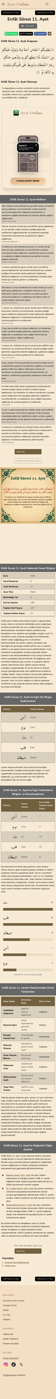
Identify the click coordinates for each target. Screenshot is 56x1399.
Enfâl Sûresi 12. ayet (45, 13)
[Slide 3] (24, 173)
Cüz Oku (6, 1314)
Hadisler (6, 1319)
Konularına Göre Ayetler (13, 1300)
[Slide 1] (22, 173)
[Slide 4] (26, 173)
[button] (6, 1364)
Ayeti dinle (29, 26)
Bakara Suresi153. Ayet (18, 1175)
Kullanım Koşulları (11, 1343)
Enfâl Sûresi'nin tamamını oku (28, 461)
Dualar (6, 1310)
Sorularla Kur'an (10, 1305)
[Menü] (3, 4)
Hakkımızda (8, 1334)
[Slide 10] (34, 173)
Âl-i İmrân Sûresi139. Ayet (19, 1188)
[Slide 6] (28, 173)
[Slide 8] (31, 173)
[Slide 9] (32, 173)
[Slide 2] (23, 173)
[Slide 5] (27, 173)
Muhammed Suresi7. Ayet (19, 1205)
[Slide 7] (30, 173)
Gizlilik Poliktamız (10, 1338)
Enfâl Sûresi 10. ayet (11, 13)
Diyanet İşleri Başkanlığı (17, 1262)
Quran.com (10, 1265)
